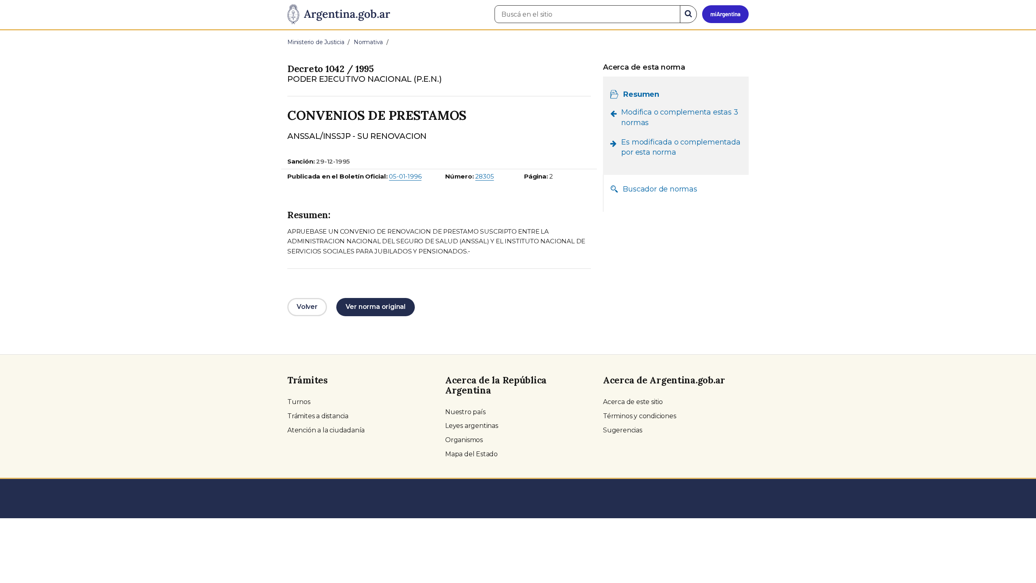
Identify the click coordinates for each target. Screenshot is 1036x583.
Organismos (464, 440)
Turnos (298, 402)
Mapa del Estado (471, 454)
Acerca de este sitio (633, 402)
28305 (484, 176)
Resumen (641, 94)
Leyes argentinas (471, 426)
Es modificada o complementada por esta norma (680, 147)
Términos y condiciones (639, 416)
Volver (307, 307)
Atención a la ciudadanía (326, 430)
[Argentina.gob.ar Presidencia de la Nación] (338, 14)
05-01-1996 (405, 176)
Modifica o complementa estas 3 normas (679, 117)
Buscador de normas (660, 189)
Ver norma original (375, 307)
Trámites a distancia (317, 416)
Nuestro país (465, 412)
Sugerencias (622, 430)
